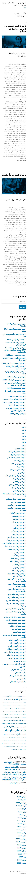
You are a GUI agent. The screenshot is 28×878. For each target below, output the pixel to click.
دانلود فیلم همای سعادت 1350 (14, 399)
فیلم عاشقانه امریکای (17, 676)
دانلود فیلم (22, 3)
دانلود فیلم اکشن (19, 482)
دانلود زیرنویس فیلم (13, 66)
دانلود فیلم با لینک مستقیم (16, 499)
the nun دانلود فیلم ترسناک (21, 696)
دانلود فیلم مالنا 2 (13, 251)
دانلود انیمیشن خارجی (17, 454)
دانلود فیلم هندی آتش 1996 (15, 737)
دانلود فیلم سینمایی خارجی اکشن (18, 118)
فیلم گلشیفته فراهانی (15, 749)
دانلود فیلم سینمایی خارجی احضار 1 (13, 116)
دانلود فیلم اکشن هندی (17, 485)
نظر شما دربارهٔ (21, 160)
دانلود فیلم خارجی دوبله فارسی (14, 218)
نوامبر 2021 (21, 833)
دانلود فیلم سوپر (20, 567)
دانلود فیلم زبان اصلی (17, 83)
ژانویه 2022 (21, 827)
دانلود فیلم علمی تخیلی (17, 623)
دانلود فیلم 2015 (11, 699)
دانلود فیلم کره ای (19, 629)
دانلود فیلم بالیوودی (18, 502)
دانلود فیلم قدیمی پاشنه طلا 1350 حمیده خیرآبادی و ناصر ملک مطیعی (15, 350)
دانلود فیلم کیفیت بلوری (15, 97)
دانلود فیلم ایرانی (19, 491)
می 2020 (22, 857)
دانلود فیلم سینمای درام (12, 87)
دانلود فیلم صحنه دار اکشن (11, 91)
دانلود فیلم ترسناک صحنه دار (8, 711)
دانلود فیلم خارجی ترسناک (16, 76)
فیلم (6, 746)
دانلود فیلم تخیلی (14, 72)
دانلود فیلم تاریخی (19, 516)
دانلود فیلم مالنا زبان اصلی (14, 278)
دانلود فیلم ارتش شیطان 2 (13, 705)
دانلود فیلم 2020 (17, 249)
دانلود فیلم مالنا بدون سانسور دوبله (17, 276)
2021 (24, 445)
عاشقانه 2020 (9, 156)
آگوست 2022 (21, 806)
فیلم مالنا (9, 282)
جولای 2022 (21, 809)
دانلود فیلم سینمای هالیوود (16, 600)
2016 (24, 430)
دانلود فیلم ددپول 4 (16, 717)
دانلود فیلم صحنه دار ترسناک (15, 617)
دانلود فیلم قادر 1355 (18, 413)
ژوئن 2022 (22, 812)
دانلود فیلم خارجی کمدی (17, 81)
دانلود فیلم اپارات (19, 479)
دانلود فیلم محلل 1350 (17, 405)
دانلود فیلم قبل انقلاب (17, 626)
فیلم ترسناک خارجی (18, 670)
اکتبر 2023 (22, 800)
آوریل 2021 (21, 845)
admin (23, 64)
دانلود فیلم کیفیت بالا (18, 643)
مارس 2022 (21, 821)
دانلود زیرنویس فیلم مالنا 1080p (12, 241)
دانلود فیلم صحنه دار (11, 723)
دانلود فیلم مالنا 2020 (14, 174)
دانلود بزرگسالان (20, 460)
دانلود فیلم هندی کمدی (17, 658)
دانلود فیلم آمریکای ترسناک (15, 476)
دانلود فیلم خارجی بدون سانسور (14, 714)
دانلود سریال (21, 467)
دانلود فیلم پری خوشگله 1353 (14, 380)
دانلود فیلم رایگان (10, 220)
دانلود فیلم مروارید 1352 (16, 377)
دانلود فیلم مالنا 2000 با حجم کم (13, 253)
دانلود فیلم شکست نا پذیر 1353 (14, 363)
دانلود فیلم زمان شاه (18, 561)
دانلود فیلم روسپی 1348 (16, 388)
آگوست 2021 (21, 842)
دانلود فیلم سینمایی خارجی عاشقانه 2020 (15, 29)
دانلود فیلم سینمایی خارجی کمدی (18, 147)
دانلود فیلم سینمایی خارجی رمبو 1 (18, 131)
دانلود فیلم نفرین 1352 (17, 396)
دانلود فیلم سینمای (17, 85)
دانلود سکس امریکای (18, 470)
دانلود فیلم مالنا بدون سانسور (13, 274)
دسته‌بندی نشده (20, 661)
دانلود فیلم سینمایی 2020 (12, 101)
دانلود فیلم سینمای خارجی (10, 224)
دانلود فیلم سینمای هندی (20, 723)
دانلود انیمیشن (20, 448)
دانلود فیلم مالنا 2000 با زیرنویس (18, 255)
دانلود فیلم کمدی (19, 632)
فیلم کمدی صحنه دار (18, 682)
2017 (24, 433)
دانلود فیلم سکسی (10, 222)
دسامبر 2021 (21, 830)
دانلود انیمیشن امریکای (17, 451)
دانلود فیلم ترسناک (19, 522)
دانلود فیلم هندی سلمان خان (15, 652)
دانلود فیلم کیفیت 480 (14, 95)
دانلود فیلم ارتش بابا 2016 (19, 702)
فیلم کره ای (21, 679)
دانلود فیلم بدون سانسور (13, 70)
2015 (24, 427)
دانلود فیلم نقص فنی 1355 (16, 355)
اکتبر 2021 (22, 836)
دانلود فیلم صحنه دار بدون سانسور (18, 93)
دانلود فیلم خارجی (17, 74)
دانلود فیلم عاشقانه (10, 154)
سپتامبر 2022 (21, 803)
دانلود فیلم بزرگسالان (18, 513)
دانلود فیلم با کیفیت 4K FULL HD (13, 212)
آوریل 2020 (21, 860)
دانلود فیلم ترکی (20, 525)
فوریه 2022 (21, 824)
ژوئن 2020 (22, 854)
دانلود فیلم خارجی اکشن (16, 537)
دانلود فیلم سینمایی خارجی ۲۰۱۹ (18, 104)
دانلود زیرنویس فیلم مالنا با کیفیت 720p (14, 247)
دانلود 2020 (22, 101)
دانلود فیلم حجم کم (16, 216)
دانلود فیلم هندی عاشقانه (16, 655)
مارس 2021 (21, 848)
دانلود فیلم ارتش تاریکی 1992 (9, 702)
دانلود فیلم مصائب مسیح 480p (9, 734)
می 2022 (22, 815)
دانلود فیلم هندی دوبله (11, 740)
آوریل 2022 (21, 818)
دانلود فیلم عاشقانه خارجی (16, 620)
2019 (23, 66)
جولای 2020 (21, 851)
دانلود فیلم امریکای (19, 68)
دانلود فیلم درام (20, 552)
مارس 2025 (21, 797)
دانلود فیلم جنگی (19, 528)
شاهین (23, 772)
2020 (20, 66)
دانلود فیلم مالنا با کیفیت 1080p (15, 270)
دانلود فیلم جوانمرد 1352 (16, 339)
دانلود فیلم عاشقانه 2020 (20, 156)
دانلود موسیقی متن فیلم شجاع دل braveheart (15, 746)
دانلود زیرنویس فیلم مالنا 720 (19, 243)
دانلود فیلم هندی (23, 737)
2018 (24, 436)
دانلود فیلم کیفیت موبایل (16, 649)
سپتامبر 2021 (21, 839)
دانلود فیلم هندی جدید (19, 740)
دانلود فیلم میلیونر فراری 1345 (14, 402)
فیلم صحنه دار (20, 673)
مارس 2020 (21, 863)
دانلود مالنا (14, 282)
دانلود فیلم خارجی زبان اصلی (15, 546)
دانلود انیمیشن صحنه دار (17, 457)
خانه (24, 8)
